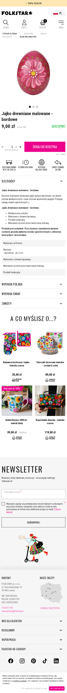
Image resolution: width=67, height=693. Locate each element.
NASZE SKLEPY (47, 578)
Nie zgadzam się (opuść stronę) (34, 688)
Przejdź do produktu (17, 356)
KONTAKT (6, 578)
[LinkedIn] (56, 662)
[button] (6, 24)
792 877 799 (7, 608)
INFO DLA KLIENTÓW (12, 621)
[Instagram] (22, 662)
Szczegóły (8, 181)
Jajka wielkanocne (27, 37)
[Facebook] (10, 662)
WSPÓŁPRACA (9, 639)
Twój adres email (12, 492)
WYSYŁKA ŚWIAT (11, 294)
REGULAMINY (8, 630)
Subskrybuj (33, 522)
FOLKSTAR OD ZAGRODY (14, 649)
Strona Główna (9, 34)
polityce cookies (20, 681)
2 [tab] (33, 107)
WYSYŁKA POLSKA (12, 284)
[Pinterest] (33, 662)
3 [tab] (37, 107)
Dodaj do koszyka (45, 146)
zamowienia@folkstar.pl (12, 611)
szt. (16, 147)
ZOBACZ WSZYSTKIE (50, 608)
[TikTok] (44, 662)
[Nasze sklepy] (51, 602)
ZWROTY (6, 303)
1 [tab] (30, 107)
